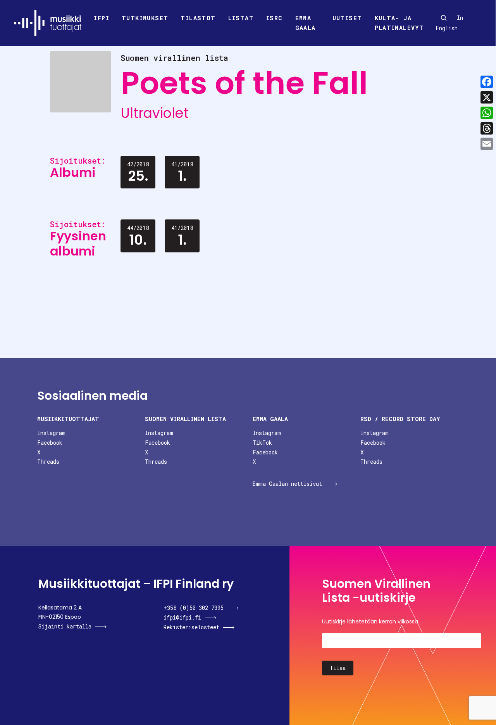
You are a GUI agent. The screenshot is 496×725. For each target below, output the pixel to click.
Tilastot (198, 18)
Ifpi (101, 18)
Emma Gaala (305, 23)
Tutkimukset (145, 18)
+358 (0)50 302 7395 (194, 607)
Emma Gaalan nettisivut (287, 483)
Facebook (49, 442)
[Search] (443, 18)
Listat (241, 18)
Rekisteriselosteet (191, 627)
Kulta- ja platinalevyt (399, 23)
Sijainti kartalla (64, 626)
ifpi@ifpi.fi (182, 617)
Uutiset (347, 18)
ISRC (274, 18)
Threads (48, 461)
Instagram (51, 433)
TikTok (262, 442)
